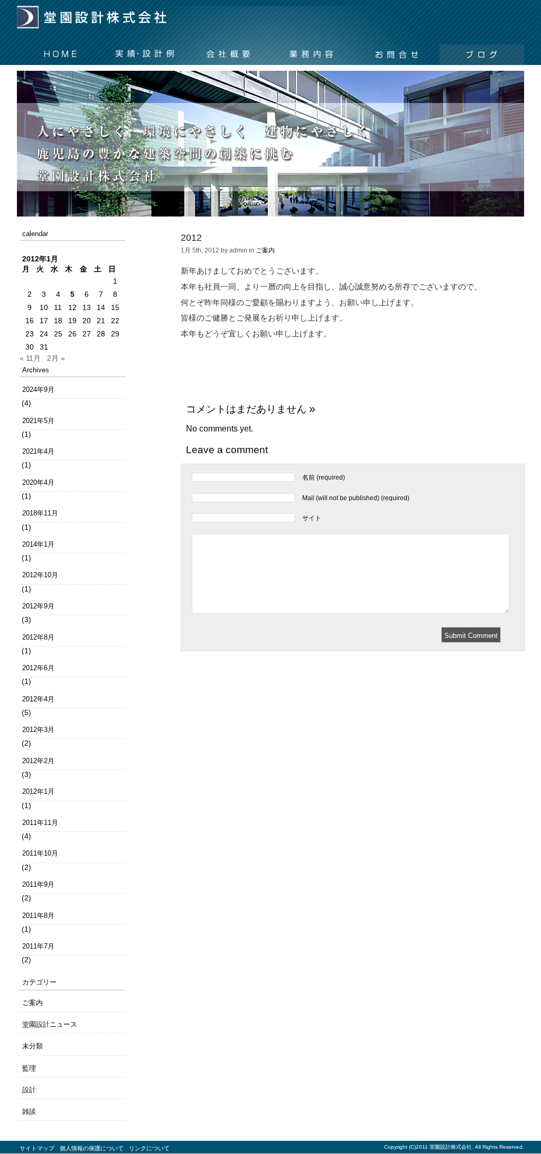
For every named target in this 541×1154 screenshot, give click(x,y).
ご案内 (32, 1003)
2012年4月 (38, 699)
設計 (29, 1090)
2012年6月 (38, 668)
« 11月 (30, 358)
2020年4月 (38, 482)
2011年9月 (38, 884)
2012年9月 (38, 606)
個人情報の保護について (92, 1148)
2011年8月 (38, 916)
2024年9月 (38, 389)
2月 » (56, 358)
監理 (29, 1068)
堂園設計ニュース (49, 1024)
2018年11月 (40, 513)
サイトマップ (37, 1148)
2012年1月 (38, 791)
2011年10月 (40, 853)
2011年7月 (38, 946)
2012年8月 (38, 637)
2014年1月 (38, 544)
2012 (191, 237)
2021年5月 (38, 421)
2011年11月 (40, 823)
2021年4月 (38, 451)
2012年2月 (38, 761)
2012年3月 (38, 730)
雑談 (29, 1111)
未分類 (32, 1046)
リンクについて (149, 1148)
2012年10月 (40, 575)
